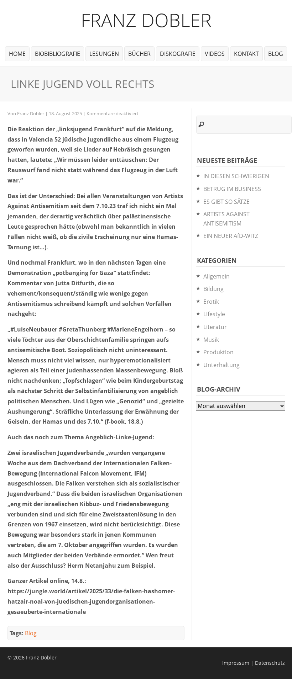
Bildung (213, 289)
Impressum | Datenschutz (253, 662)
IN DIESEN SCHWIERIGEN (236, 176)
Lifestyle (214, 314)
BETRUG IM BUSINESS (232, 189)
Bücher (139, 54)
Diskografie (177, 54)
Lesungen (104, 54)
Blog (275, 54)
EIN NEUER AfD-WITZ (230, 236)
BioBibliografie (57, 54)
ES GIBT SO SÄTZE (226, 202)
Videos (215, 54)
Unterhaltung (221, 365)
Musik (211, 340)
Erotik (211, 302)
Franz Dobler (146, 19)
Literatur (215, 327)
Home (17, 54)
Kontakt (246, 54)
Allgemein (216, 276)
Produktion (218, 352)
